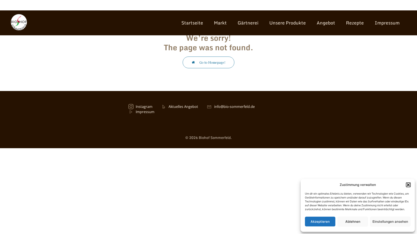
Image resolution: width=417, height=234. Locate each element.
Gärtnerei (248, 22)
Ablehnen (352, 221)
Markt (220, 22)
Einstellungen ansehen (390, 221)
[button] (408, 185)
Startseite (192, 22)
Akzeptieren (320, 221)
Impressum (387, 22)
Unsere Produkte (287, 22)
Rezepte (355, 22)
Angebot (326, 22)
